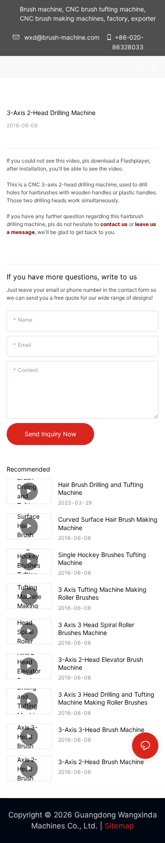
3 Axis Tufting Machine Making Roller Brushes (102, 593)
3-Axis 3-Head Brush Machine (101, 729)
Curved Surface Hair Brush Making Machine (108, 523)
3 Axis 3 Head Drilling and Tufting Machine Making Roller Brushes (106, 698)
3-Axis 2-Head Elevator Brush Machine (100, 663)
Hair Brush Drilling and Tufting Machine (100, 488)
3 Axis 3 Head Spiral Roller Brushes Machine (96, 628)
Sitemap (119, 825)
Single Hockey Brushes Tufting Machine (102, 558)
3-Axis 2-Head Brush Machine (101, 761)
